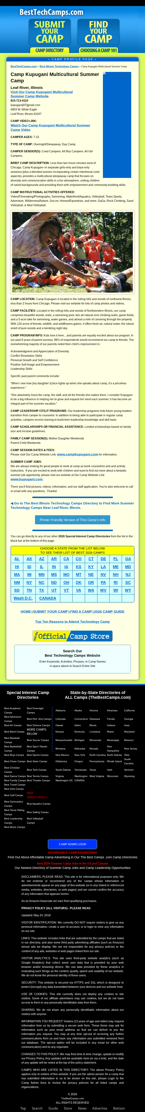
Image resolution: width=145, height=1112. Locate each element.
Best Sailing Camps (38, 812)
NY (29, 582)
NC (41, 582)
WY (128, 590)
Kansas (60, 731)
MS (54, 574)
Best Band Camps (14, 731)
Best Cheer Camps (14, 761)
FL (115, 559)
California (129, 710)
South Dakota (63, 769)
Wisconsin (112, 776)
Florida (111, 718)
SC (128, 582)
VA (78, 590)
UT (54, 590)
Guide (56, 1108)
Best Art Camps (13, 725)
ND (54, 582)
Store (71, 1108)
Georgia (128, 718)
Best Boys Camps (14, 755)
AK (29, 559)
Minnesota (95, 740)
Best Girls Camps (14, 788)
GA (128, 559)
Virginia (60, 776)
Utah (109, 769)
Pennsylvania (96, 761)
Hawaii (59, 725)
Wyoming (129, 776)
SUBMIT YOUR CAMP (50, 611)
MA (17, 574)
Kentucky (79, 731)
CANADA (47, 598)
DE (103, 559)
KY (91, 566)
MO (66, 574)
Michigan (79, 740)
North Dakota (114, 755)
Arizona (93, 710)
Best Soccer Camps (38, 740)
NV (103, 574)
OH (66, 582)
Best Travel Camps (14, 784)
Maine (110, 731)
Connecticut (81, 718)
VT (66, 590)
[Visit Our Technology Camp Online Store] (117, 74)
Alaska (78, 710)
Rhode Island (114, 761)
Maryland (129, 731)
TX (41, 590)
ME (116, 566)
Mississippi (113, 740)
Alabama (60, 710)
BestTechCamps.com (24, 66)
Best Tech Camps (37, 769)
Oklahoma (61, 761)
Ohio (126, 755)
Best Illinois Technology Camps (59, 66)
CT (91, 559)
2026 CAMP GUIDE (109, 611)
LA (103, 566)
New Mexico (62, 755)
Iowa (126, 725)
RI (116, 582)
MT (78, 574)
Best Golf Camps (13, 795)
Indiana (111, 725)
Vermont (129, 769)
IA (66, 566)
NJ (128, 574)
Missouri (129, 740)
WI (115, 590)
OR (91, 582)
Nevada (93, 748)
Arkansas (112, 710)
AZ (41, 559)
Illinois (92, 725)
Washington (81, 776)
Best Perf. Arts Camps (39, 718)
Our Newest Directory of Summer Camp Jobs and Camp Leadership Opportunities (72, 866)
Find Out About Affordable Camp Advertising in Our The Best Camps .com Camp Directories (72, 855)
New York (79, 755)
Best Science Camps (38, 725)
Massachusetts (64, 740)
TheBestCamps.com (72, 1098)
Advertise (102, 1108)
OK (79, 582)
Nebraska (79, 748)
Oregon (78, 761)
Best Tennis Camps (37, 776)
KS (78, 566)
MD (128, 566)
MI (29, 574)
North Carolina (97, 755)
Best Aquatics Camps (39, 803)
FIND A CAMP (81, 611)
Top (26, 1108)
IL (41, 566)
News (82, 1108)
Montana (60, 748)
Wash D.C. (23, 598)
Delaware (94, 718)
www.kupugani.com (27, 479)
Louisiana (94, 731)
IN (54, 566)
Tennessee (80, 769)
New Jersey (130, 748)
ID (29, 566)
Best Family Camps (15, 780)
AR (54, 559)
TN (29, 590)
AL (16, 559)
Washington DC (64, 780)
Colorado (61, 718)
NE (91, 574)
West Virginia (96, 776)
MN (42, 574)
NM (17, 582)
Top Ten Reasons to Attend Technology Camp (72, 621)
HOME (26, 611)
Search (40, 1108)
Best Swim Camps (37, 761)
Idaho (77, 725)
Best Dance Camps (15, 776)
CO (79, 559)
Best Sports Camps (37, 755)
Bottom (119, 1108)
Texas (92, 769)
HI (17, 566)
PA (103, 582)
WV (103, 590)
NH (115, 574)
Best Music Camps (14, 827)
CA (66, 559)
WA (91, 590)
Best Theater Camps (38, 780)
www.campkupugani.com (77, 454)
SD (17, 590)
